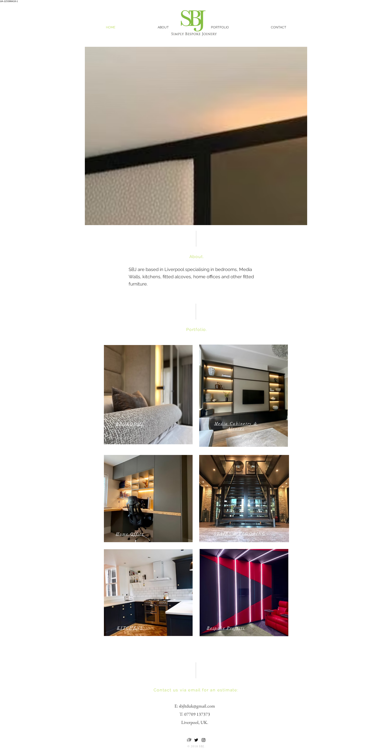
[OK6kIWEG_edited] (188, 740)
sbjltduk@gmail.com (197, 706)
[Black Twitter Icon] (196, 740)
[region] (148, 394)
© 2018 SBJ (195, 746)
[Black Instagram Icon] (203, 740)
